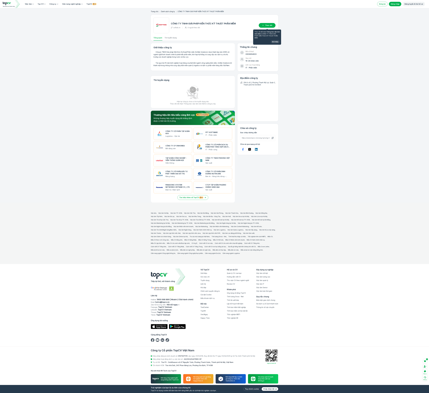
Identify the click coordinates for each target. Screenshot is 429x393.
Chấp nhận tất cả (270, 389)
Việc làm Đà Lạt (169, 216)
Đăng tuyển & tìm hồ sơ (414, 4)
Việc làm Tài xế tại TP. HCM (179, 220)
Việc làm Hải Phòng (217, 213)
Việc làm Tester (156, 233)
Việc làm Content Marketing (240, 226)
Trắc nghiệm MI (232, 318)
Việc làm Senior (262, 287)
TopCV (91, 4)
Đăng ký (382, 4)
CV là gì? (194, 243)
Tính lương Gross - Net (219, 236)
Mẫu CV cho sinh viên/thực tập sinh (178, 243)
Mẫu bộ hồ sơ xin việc (158, 250)
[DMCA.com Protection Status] (171, 288)
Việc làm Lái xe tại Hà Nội (259, 216)
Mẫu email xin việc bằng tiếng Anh (252, 250)
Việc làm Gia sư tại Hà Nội (241, 216)
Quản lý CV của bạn (234, 273)
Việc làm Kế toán (256, 226)
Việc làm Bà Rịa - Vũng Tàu (211, 216)
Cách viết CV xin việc (206, 243)
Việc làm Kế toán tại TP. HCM (240, 220)
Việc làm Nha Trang (194, 216)
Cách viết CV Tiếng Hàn (158, 246)
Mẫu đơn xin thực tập (219, 250)
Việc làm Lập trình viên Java (192, 233)
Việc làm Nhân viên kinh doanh (183, 226)
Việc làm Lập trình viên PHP (211, 233)
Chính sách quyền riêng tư (210, 291)
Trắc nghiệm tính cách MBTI (257, 236)
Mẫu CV (270, 236)
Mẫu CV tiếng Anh (176, 240)
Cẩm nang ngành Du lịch (213, 253)
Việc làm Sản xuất (248, 233)
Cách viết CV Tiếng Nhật (176, 246)
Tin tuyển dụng (171, 38)
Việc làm (28, 4)
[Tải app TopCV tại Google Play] (177, 326)
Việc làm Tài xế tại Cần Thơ (159, 220)
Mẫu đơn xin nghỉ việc (204, 250)
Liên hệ (203, 284)
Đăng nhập (395, 4)
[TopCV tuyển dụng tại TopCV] (172, 276)
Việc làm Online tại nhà (180, 236)
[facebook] (152, 340)
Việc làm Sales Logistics (235, 230)
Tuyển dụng (205, 280)
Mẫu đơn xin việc (233, 250)
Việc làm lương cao (263, 277)
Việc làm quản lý (262, 280)
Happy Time (205, 318)
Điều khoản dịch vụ (208, 298)
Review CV (231, 284)
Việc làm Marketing (201, 226)
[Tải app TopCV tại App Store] (159, 326)
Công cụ (52, 4)
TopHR (203, 311)
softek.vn (176, 27)
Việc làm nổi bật (262, 273)
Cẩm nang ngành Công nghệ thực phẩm (190, 253)
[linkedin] (162, 340)
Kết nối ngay (172, 305)
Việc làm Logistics (219, 230)
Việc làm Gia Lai (181, 216)
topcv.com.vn (271, 363)
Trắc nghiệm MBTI (233, 314)
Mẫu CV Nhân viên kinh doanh (235, 240)
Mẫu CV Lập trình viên (158, 243)
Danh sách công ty (168, 11)
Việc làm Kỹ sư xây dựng (267, 230)
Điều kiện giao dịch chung (265, 300)
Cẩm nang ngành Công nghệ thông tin (163, 253)
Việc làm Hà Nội (163, 213)
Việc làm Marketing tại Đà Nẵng (204, 223)
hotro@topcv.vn (162, 302)
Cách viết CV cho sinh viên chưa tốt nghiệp (228, 243)
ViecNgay (204, 314)
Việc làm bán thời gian (264, 291)
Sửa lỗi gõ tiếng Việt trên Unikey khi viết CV (242, 246)
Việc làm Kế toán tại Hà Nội (220, 220)
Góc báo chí (205, 277)
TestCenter (205, 307)
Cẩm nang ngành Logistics (231, 253)
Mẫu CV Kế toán (218, 240)
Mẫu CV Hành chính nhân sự (256, 240)
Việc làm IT (260, 284)
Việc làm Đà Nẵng (203, 213)
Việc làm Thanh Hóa (231, 213)
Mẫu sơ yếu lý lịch (172, 250)
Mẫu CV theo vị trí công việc (160, 240)
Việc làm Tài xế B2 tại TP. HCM (200, 220)
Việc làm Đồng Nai (261, 213)
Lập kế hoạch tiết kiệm (235, 304)
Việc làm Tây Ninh (156, 216)
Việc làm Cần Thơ (189, 213)
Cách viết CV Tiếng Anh (251, 243)
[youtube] (157, 340)
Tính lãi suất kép (233, 300)
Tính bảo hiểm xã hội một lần (237, 311)
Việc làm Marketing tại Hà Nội (160, 223)
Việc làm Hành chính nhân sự (202, 230)
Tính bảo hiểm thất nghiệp (236, 307)
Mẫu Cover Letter (263, 246)
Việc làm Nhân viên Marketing (219, 226)
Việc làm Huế (226, 216)
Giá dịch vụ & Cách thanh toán (267, 304)
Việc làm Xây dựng (251, 230)
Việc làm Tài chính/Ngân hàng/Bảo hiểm (163, 230)
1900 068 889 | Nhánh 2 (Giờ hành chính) (175, 299)
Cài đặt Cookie (206, 295)
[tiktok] (167, 340)
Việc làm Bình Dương (246, 213)
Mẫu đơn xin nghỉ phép (187, 250)
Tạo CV (41, 4)
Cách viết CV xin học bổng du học (215, 246)
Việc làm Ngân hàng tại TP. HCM (248, 223)
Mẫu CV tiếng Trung (204, 240)
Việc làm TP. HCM (176, 213)
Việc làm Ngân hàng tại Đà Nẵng (161, 226)
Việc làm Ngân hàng (184, 230)
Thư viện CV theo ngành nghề (238, 280)
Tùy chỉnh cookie (252, 389)
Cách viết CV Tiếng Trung (194, 246)
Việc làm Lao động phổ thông (231, 233)
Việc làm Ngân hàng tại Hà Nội (226, 223)
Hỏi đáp (203, 287)
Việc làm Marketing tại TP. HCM (182, 223)
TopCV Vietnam (165, 307)
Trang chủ (154, 11)
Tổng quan (158, 38)
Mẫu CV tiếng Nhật (190, 240)
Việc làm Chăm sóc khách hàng (161, 236)
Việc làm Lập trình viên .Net (172, 233)
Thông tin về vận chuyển (265, 307)
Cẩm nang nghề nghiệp (71, 4)
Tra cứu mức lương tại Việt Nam (200, 236)
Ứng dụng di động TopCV (236, 293)
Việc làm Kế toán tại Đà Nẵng (261, 220)
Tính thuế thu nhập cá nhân (237, 236)
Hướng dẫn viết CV (234, 277)
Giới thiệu (204, 273)
